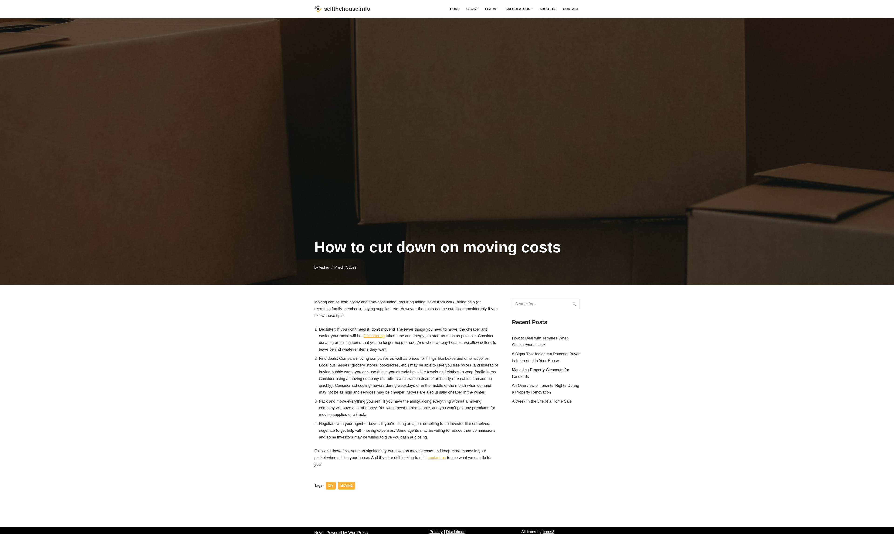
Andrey (324, 267)
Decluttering (374, 336)
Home (455, 9)
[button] (478, 9)
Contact (571, 9)
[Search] (574, 304)
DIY (330, 485)
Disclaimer (455, 532)
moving (346, 485)
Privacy (436, 532)
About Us (547, 9)
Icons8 (548, 532)
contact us (437, 457)
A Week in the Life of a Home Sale (542, 401)
